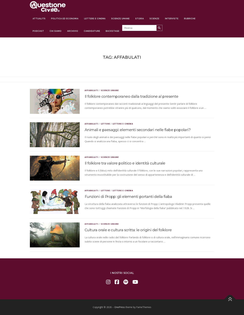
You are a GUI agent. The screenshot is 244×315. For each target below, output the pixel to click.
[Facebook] (117, 281)
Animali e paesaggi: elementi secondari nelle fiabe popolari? (138, 130)
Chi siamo (56, 31)
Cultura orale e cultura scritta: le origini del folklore (128, 230)
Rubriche (190, 18)
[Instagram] (108, 281)
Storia (139, 18)
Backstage (112, 31)
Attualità (39, 18)
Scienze (154, 18)
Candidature (92, 31)
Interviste (171, 18)
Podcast (38, 31)
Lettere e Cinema (95, 18)
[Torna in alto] (230, 299)
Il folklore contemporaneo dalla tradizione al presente (131, 96)
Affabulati (91, 90)
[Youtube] (135, 281)
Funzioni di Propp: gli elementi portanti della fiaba (128, 196)
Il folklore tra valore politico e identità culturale (125, 163)
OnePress (119, 307)
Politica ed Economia (65, 18)
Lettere (105, 123)
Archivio (72, 31)
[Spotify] (125, 281)
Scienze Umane (120, 18)
